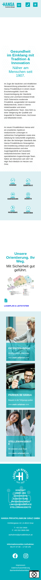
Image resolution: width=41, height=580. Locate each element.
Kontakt (21, 490)
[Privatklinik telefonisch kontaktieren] (28, 4)
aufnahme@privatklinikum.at (20, 535)
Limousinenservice (20, 504)
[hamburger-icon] (36, 14)
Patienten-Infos (20, 501)
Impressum (20, 565)
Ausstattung (20, 499)
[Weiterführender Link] (35, 4)
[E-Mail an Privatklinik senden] (19, 5)
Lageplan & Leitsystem (16, 306)
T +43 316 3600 (20, 528)
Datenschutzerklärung (20, 568)
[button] (34, 574)
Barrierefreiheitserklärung (20, 570)
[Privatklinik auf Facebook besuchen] (15, 556)
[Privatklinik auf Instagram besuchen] (25, 556)
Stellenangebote (20, 507)
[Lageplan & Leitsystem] (6, 300)
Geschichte (20, 496)
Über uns (20, 493)
